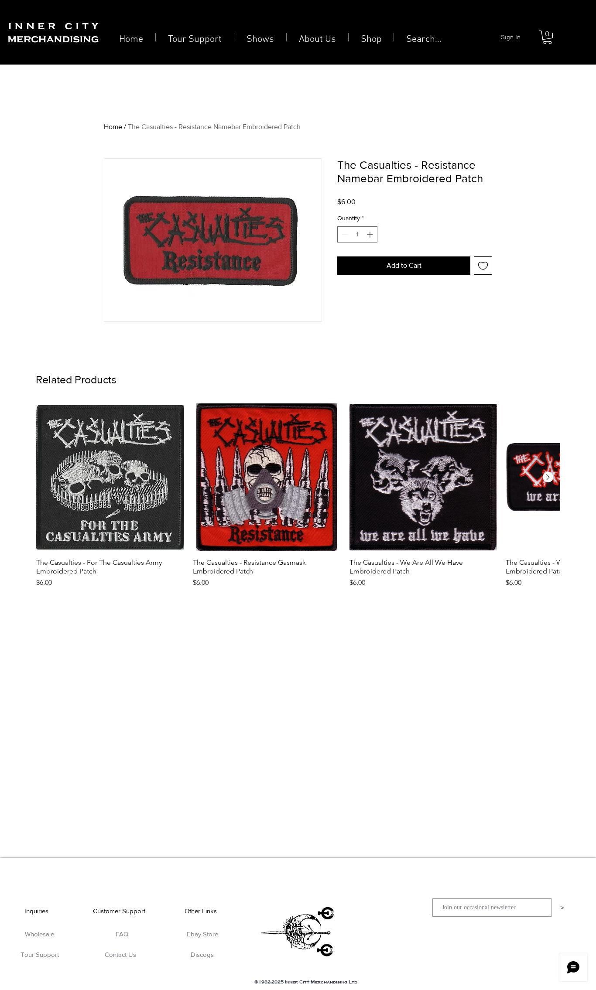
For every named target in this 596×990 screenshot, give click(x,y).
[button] (547, 37)
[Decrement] (344, 234)
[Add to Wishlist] (483, 265)
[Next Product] (548, 477)
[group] (298, 495)
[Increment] (370, 234)
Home (113, 126)
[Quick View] (110, 477)
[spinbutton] (357, 234)
